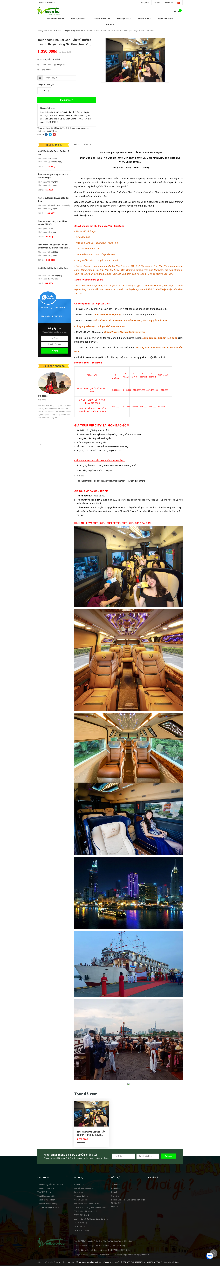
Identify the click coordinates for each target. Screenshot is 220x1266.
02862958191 (50, 2)
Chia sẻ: (40, 134)
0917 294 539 (59, 307)
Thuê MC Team (44, 1192)
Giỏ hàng (115, 1196)
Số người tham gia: (45, 84)
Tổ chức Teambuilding (47, 1204)
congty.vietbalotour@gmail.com (135, 1255)
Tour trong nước (55, 19)
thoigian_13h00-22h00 (47, 131)
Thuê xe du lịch (81, 1196)
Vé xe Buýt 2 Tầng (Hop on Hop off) (90, 1207)
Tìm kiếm (115, 1184)
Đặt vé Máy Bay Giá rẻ (83, 1188)
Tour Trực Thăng (81, 1230)
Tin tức (109, 24)
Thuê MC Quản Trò (45, 1188)
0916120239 (59, 316)
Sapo (177, 1262)
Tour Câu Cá (79, 1226)
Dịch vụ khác (144, 19)
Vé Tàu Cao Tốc (81, 1200)
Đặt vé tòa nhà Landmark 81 (86, 1204)
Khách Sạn (79, 1184)
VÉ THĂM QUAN (81, 1215)
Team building (80, 1223)
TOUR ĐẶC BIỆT (123, 19)
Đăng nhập (145, 2)
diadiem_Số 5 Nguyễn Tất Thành (57, 128)
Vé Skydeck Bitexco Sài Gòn (86, 1211)
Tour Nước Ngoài (79, 19)
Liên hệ (114, 1207)
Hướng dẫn (169, 2)
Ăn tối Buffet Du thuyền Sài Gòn (53, 268)
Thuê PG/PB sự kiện (46, 1200)
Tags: (40, 128)
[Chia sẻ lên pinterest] (54, 134)
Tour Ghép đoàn (101, 19)
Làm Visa (78, 1192)
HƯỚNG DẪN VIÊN (165, 19)
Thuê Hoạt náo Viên (46, 1196)
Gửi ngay (54, 351)
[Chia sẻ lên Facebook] (46, 134)
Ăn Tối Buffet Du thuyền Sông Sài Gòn (91, 1219)
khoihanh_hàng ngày (81, 128)
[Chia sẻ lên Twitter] (50, 134)
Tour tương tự (54, 144)
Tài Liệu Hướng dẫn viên (48, 1207)
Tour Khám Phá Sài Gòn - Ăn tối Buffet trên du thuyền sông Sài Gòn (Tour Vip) (91, 1133)
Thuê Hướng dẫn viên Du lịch (50, 1184)
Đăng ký (157, 2)
